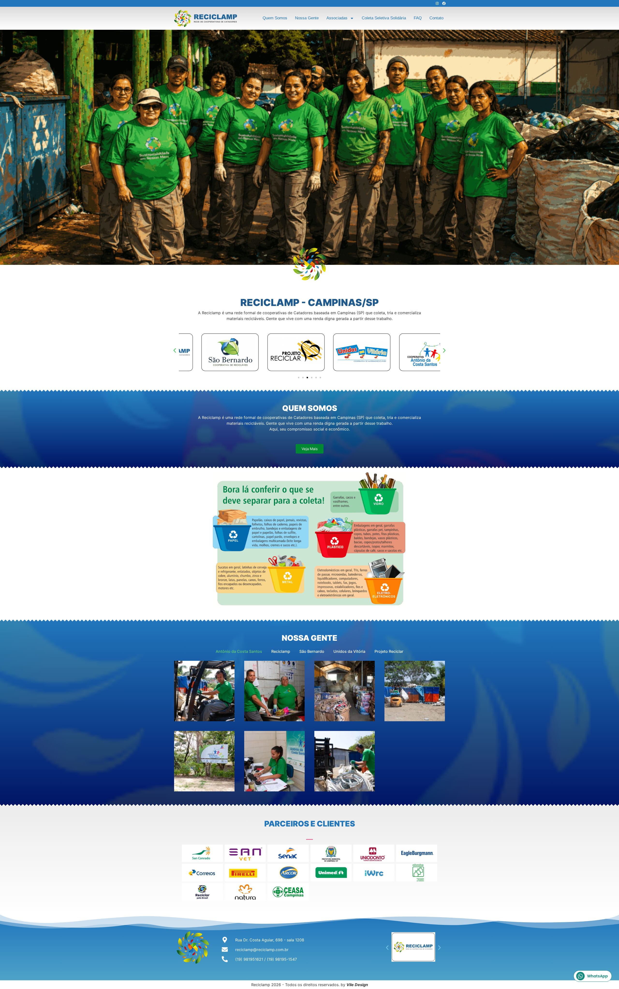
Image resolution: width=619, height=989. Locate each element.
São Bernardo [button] (311, 651)
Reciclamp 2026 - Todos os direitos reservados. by (309, 984)
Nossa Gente (307, 18)
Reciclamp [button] (280, 651)
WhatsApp (597, 976)
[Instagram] (437, 3)
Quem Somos (275, 18)
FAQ (418, 18)
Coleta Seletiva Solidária (384, 18)
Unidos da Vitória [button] (349, 651)
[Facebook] (444, 3)
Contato (436, 18)
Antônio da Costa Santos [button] (239, 651)
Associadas (336, 18)
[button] (175, 351)
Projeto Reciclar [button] (389, 651)
